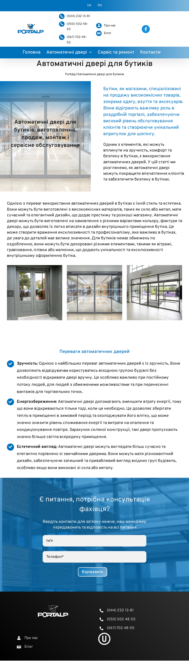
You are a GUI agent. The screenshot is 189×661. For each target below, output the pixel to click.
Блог (107, 33)
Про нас (110, 26)
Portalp (70, 74)
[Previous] (10, 293)
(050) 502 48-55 (121, 619)
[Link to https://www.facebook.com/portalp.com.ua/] (146, 29)
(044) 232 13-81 (78, 16)
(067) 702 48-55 (120, 628)
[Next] (178, 293)
